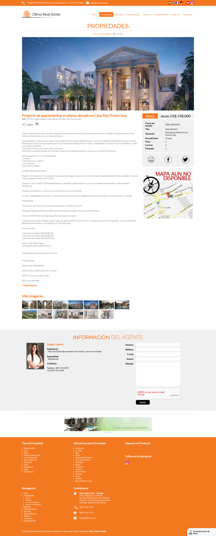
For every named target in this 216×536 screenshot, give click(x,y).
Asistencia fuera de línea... (201, 532)
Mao (77, 453)
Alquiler (29, 500)
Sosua (77, 476)
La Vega (78, 450)
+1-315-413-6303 (75, 2)
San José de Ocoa (82, 460)
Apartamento (29, 448)
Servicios (147, 14)
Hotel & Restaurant (32, 455)
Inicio (94, 14)
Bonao (78, 464)
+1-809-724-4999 (34, 2)
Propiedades (106, 14)
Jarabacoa (79, 448)
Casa (26, 450)
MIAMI (78, 478)
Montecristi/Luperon (84, 457)
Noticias (176, 14)
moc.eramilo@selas (87, 518)
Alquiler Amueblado (33, 504)
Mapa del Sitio (30, 521)
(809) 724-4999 (86, 507)
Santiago (79, 462)
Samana (78, 474)
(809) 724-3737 (86, 513)
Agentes (119, 14)
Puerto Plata (80, 471)
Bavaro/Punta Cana (83, 481)
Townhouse (28, 471)
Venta (28, 498)
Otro (26, 464)
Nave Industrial (30, 460)
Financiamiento (133, 14)
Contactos (187, 14)
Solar (26, 469)
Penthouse (28, 467)
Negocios (28, 462)
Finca (26, 453)
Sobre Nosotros (162, 14)
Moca (77, 455)
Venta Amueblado (32, 502)
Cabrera (78, 469)
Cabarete (79, 467)
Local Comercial (30, 457)
